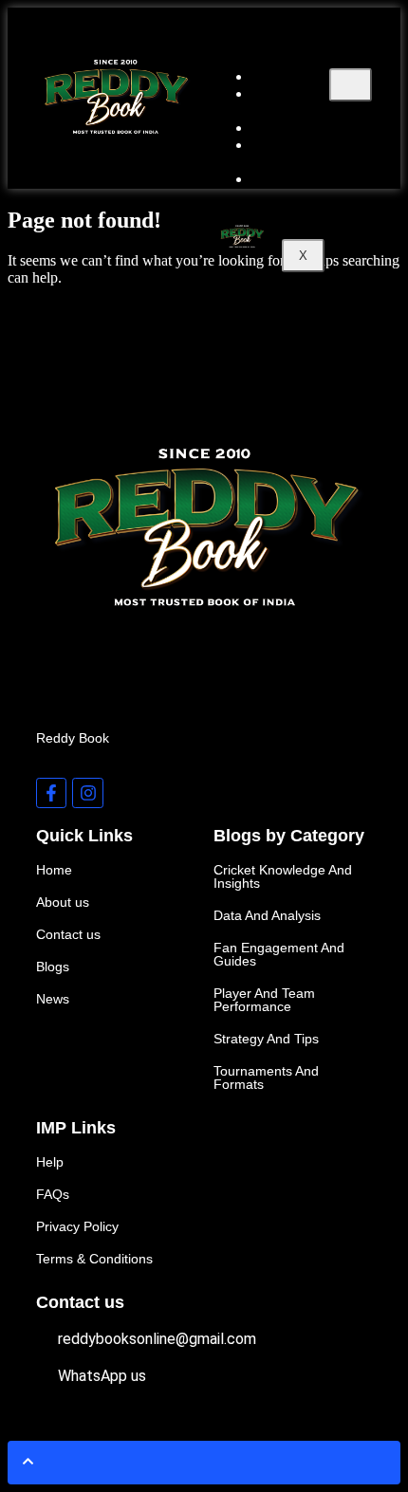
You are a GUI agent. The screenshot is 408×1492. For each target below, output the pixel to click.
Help (50, 1162)
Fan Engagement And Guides (278, 954)
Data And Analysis (267, 915)
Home (54, 869)
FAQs (52, 1194)
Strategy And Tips (266, 1038)
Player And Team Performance (264, 999)
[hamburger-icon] (350, 84)
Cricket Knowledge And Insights (282, 876)
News (52, 998)
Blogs (52, 966)
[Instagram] (87, 793)
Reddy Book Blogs (297, 153)
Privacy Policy (77, 1226)
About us (277, 102)
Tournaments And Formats (266, 1077)
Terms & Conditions (94, 1258)
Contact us (297, 179)
